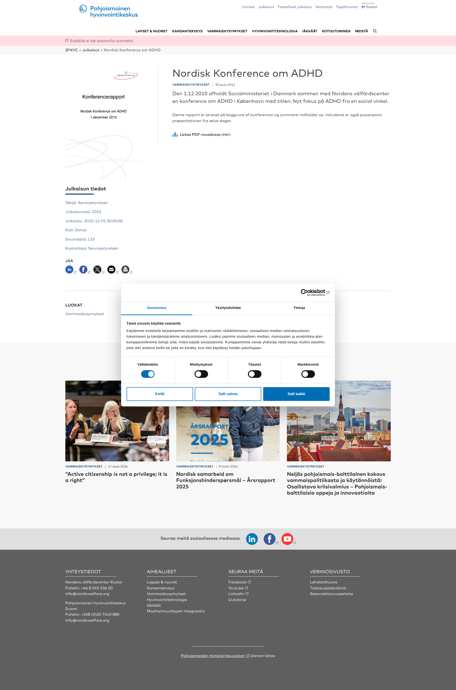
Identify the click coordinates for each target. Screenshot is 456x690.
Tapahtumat (347, 6)
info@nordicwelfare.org (87, 593)
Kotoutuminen (336, 31)
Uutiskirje (237, 599)
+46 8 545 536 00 (97, 587)
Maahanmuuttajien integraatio (176, 610)
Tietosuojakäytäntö (328, 587)
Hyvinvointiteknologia (275, 31)
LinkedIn (236, 593)
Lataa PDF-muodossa (200, 134)
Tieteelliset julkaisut (294, 6)
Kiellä (159, 394)
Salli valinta (228, 394)
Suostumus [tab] (157, 308)
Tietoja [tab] (299, 308)
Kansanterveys (187, 31)
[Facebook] (85, 270)
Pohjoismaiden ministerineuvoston (213, 655)
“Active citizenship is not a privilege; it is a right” (116, 476)
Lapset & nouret (162, 581)
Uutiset (248, 6)
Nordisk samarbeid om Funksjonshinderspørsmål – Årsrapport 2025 (226, 480)
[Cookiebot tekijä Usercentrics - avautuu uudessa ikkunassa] (309, 292)
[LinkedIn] (71, 270)
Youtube (236, 587)
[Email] (113, 270)
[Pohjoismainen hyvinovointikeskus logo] (108, 16)
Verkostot (323, 6)
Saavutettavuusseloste (331, 593)
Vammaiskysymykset (227, 31)
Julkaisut (266, 6)
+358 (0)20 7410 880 (100, 614)
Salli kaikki (296, 394)
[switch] (201, 374)
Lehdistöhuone (323, 581)
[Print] (127, 270)
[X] (99, 270)
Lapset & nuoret (151, 31)
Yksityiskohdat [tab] (228, 308)
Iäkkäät (309, 31)
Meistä (361, 31)
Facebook (237, 581)
